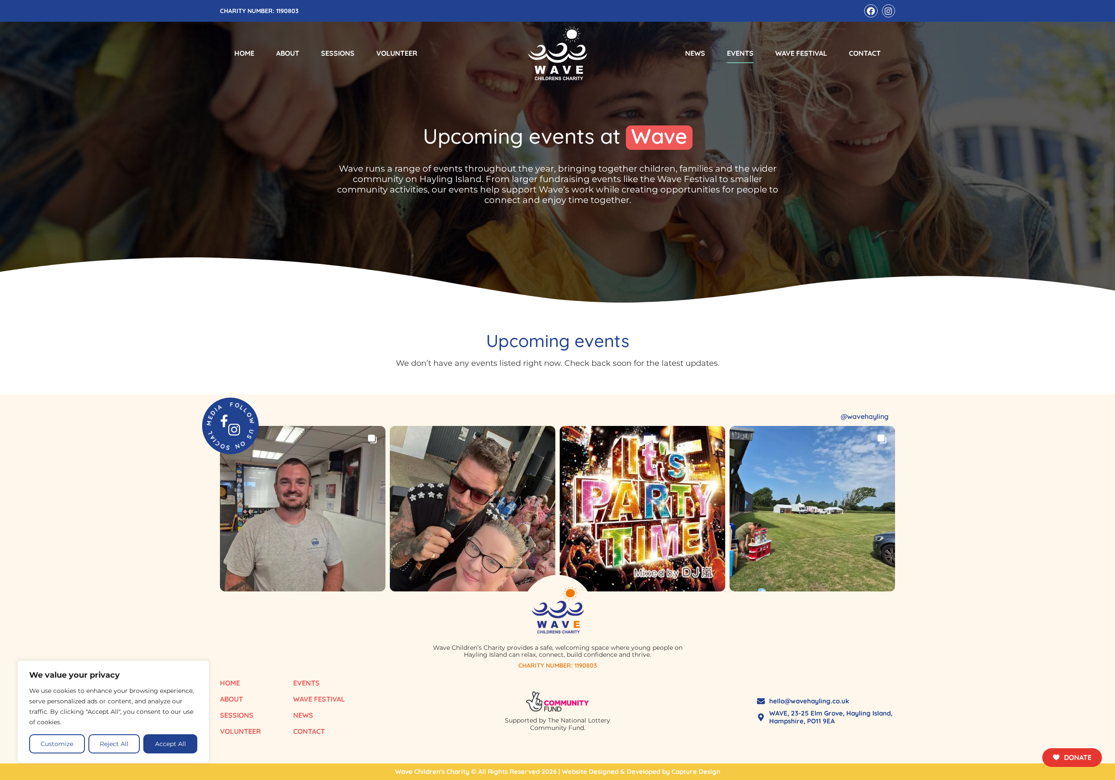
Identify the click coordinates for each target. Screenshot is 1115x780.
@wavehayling (865, 416)
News (695, 53)
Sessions (338, 53)
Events (740, 53)
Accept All (170, 744)
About (287, 53)
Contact (865, 53)
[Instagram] (888, 10)
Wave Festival (801, 53)
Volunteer (396, 53)
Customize (57, 744)
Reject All (114, 744)
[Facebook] (870, 10)
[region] (113, 712)
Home (244, 53)
